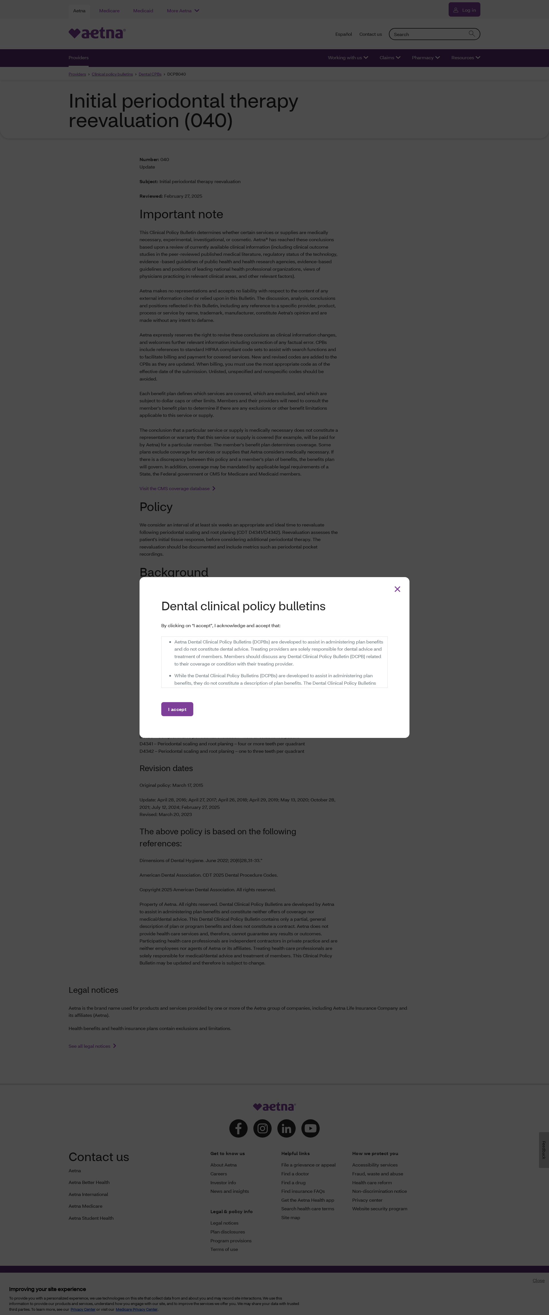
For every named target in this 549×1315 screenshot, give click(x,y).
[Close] (397, 589)
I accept (177, 709)
